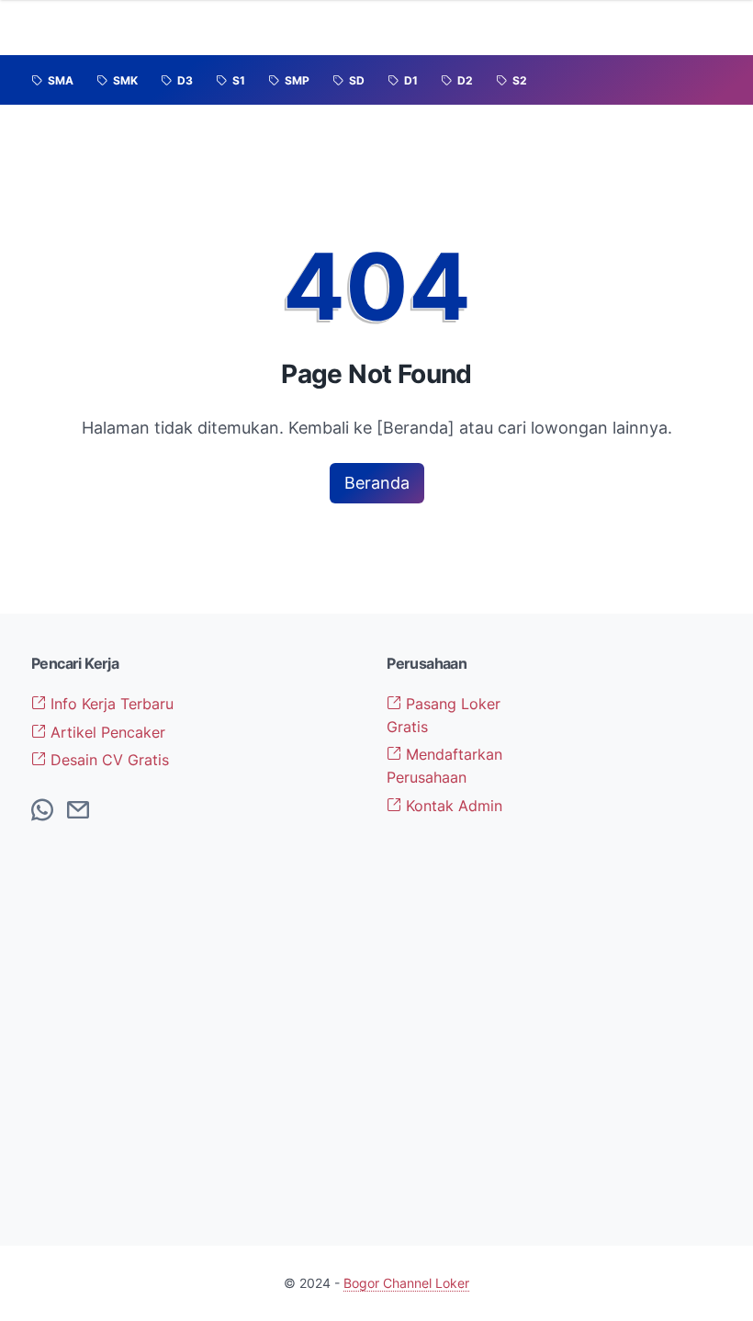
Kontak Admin (451, 805)
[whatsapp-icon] (42, 811)
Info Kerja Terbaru (110, 703)
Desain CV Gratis (107, 760)
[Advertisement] (643, 929)
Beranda (377, 482)
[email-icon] (78, 811)
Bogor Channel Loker (406, 1283)
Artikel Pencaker (105, 732)
